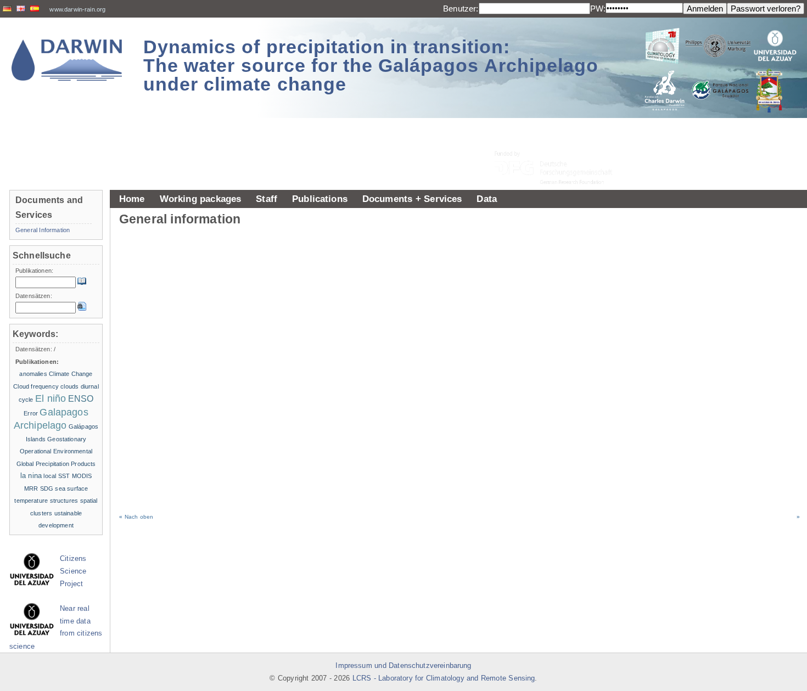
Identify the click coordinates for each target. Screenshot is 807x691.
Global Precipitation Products (56, 463)
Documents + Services (412, 199)
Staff (266, 199)
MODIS (82, 476)
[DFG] (560, 143)
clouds (69, 386)
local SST (56, 476)
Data (487, 199)
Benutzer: (460, 8)
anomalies (33, 373)
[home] (67, 60)
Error (31, 413)
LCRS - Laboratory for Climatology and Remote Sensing (443, 678)
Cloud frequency (36, 386)
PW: (598, 8)
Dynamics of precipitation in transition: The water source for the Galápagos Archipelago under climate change (370, 65)
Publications (320, 199)
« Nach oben (136, 517)
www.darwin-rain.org (77, 9)
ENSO (81, 398)
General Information (42, 230)
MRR (31, 488)
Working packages (201, 199)
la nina (31, 475)
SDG (46, 488)
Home (132, 199)
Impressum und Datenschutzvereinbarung (403, 666)
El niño (50, 398)
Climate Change (70, 373)
